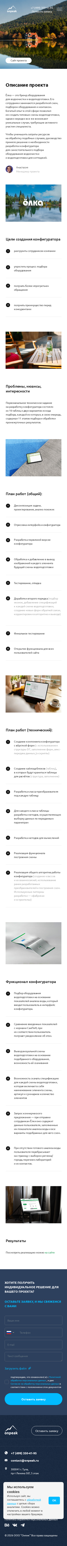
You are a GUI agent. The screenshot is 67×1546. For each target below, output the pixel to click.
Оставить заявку (42, 11)
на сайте (50, 1252)
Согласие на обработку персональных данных (35, 1383)
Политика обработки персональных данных (31, 1519)
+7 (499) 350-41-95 (42, 7)
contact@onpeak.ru (25, 1460)
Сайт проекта (19, 60)
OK (54, 1500)
